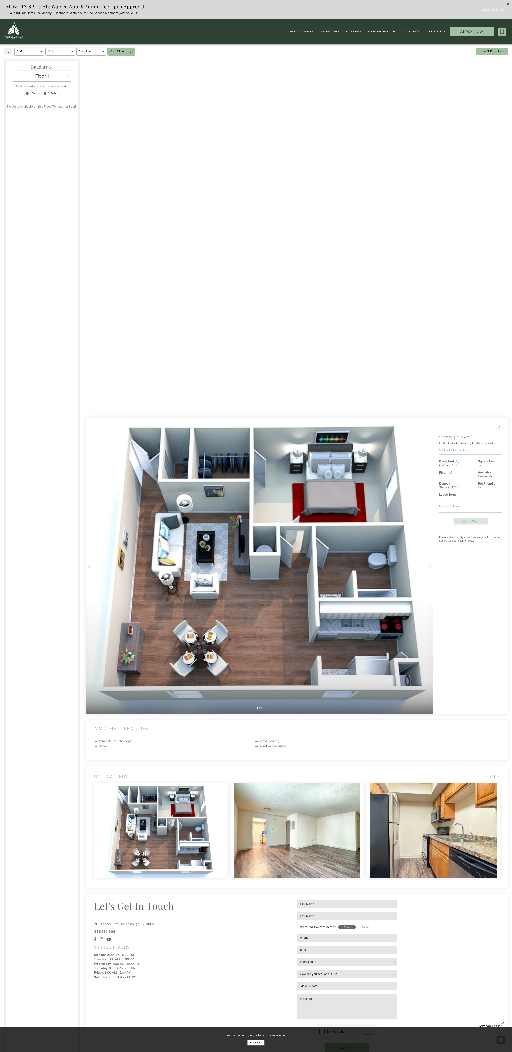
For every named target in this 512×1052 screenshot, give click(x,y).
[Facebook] (95, 939)
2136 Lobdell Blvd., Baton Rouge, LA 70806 (124, 924)
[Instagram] (101, 939)
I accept (256, 1042)
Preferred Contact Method (318, 927)
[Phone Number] (502, 32)
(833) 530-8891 (104, 932)
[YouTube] (108, 939)
